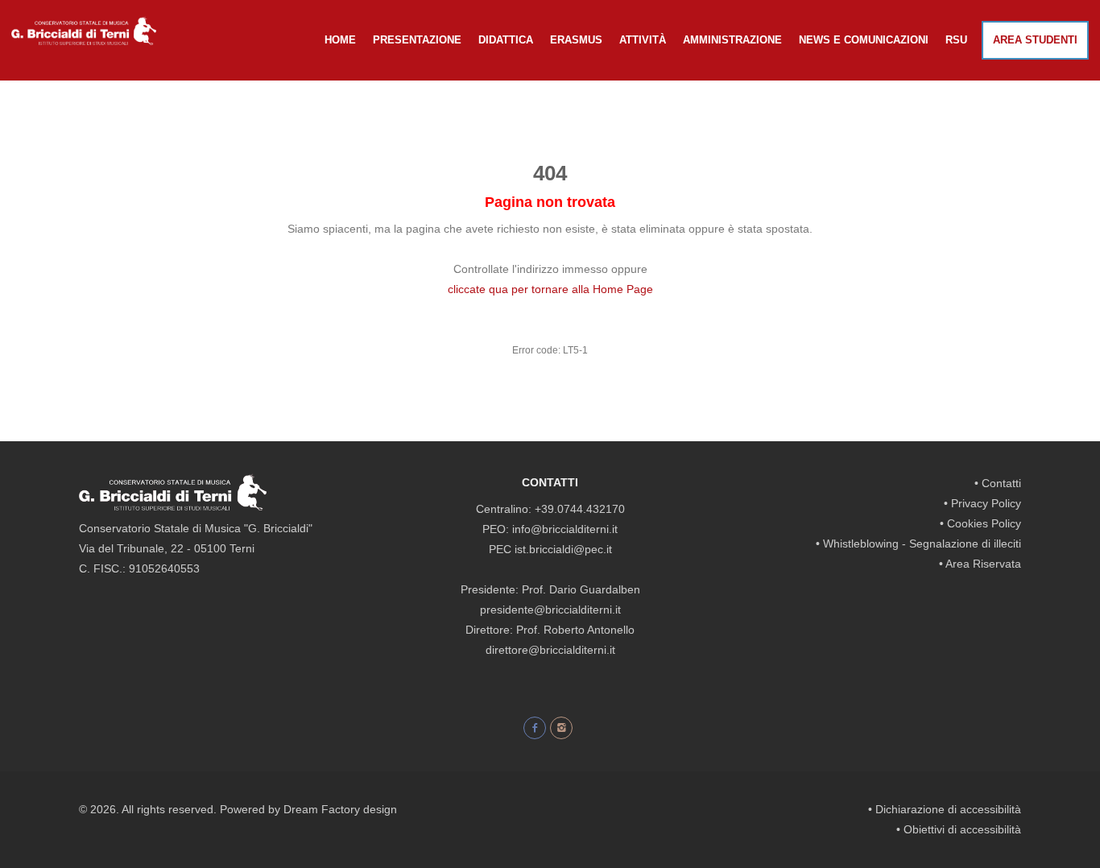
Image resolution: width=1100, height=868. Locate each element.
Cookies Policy (984, 523)
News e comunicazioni (863, 40)
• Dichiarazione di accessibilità (944, 809)
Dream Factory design (340, 809)
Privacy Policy (986, 503)
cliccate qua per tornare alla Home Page (550, 289)
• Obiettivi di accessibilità (958, 829)
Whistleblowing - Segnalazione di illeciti (922, 543)
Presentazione (417, 40)
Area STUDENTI (1035, 40)
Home (340, 40)
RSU (956, 40)
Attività (642, 40)
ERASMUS (576, 40)
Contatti (1001, 483)
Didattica (505, 40)
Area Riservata (983, 563)
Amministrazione (732, 40)
